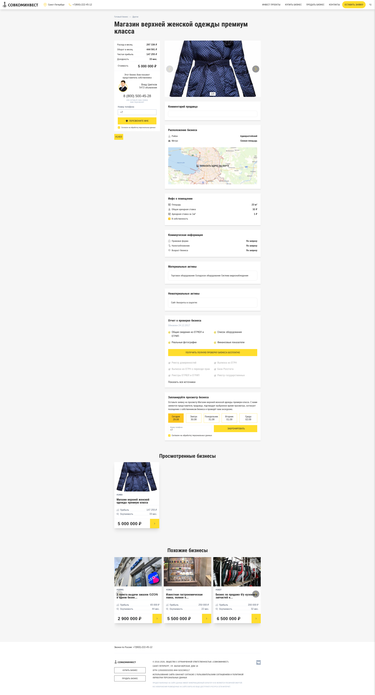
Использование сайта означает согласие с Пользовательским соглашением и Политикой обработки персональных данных (198, 676)
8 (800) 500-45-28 (137, 96)
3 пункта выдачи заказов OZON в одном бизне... (137, 596)
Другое (135, 17)
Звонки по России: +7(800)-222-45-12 (133, 647)
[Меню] (370, 4)
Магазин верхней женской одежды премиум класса (133, 501)
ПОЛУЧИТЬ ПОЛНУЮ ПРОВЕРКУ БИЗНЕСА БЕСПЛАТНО (213, 352)
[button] (255, 69)
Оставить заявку (354, 4)
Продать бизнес (315, 4)
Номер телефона (126, 107)
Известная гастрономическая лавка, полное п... (184, 596)
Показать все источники (181, 382)
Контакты (334, 4)
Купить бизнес (293, 4)
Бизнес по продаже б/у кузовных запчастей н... (236, 596)
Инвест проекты (271, 4)
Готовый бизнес (121, 17)
